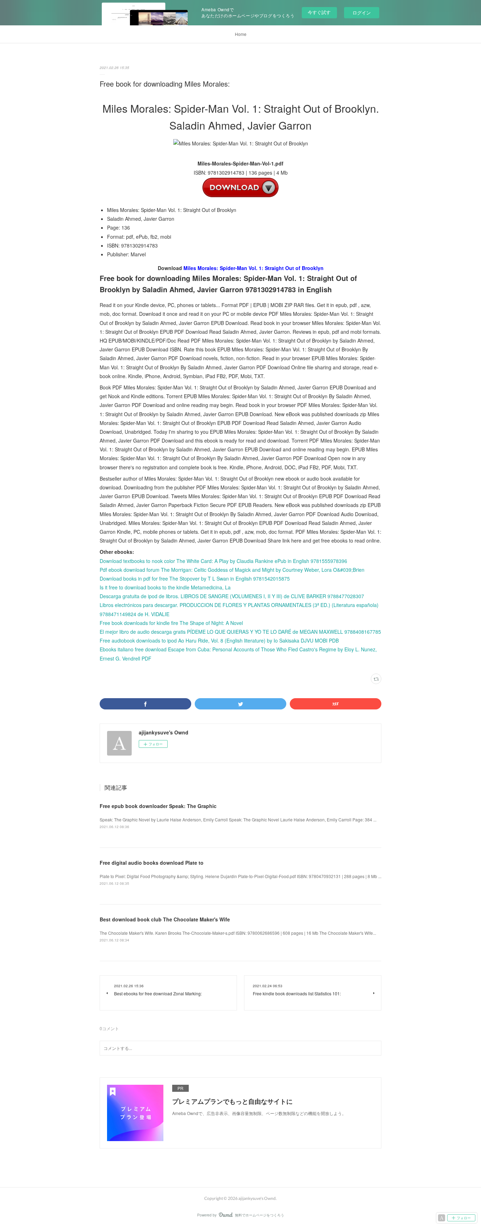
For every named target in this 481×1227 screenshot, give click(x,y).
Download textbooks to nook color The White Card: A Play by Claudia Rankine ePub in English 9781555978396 (223, 560)
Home (240, 34)
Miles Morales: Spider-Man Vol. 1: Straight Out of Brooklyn (253, 267)
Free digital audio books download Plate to (152, 862)
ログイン (361, 12)
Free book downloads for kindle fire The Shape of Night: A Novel (171, 622)
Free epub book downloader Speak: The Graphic (158, 805)
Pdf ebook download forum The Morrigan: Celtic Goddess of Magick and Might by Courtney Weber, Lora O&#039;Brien (232, 569)
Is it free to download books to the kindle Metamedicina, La (165, 587)
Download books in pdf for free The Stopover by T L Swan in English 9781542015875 (195, 578)
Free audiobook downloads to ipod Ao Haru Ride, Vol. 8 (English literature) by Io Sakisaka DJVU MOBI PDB (219, 640)
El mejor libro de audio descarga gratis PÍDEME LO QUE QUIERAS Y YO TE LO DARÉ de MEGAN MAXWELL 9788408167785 (240, 631)
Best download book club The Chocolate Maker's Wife (165, 919)
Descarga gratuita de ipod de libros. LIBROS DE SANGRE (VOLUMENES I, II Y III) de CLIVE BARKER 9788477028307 (232, 596)
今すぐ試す (319, 12)
